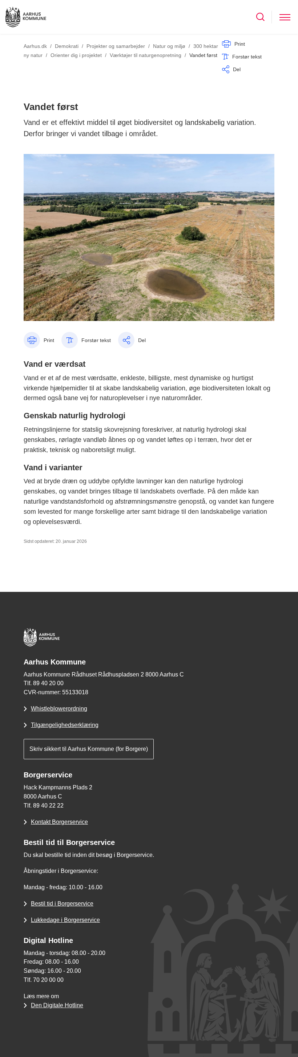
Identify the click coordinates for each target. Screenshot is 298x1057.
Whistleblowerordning (59, 709)
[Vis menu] (285, 17)
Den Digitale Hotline (57, 1005)
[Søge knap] (260, 17)
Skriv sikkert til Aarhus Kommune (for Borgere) (88, 749)
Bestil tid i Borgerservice (62, 904)
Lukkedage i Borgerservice (65, 920)
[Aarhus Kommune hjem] (25, 17)
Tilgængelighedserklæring (64, 725)
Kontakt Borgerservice (59, 822)
